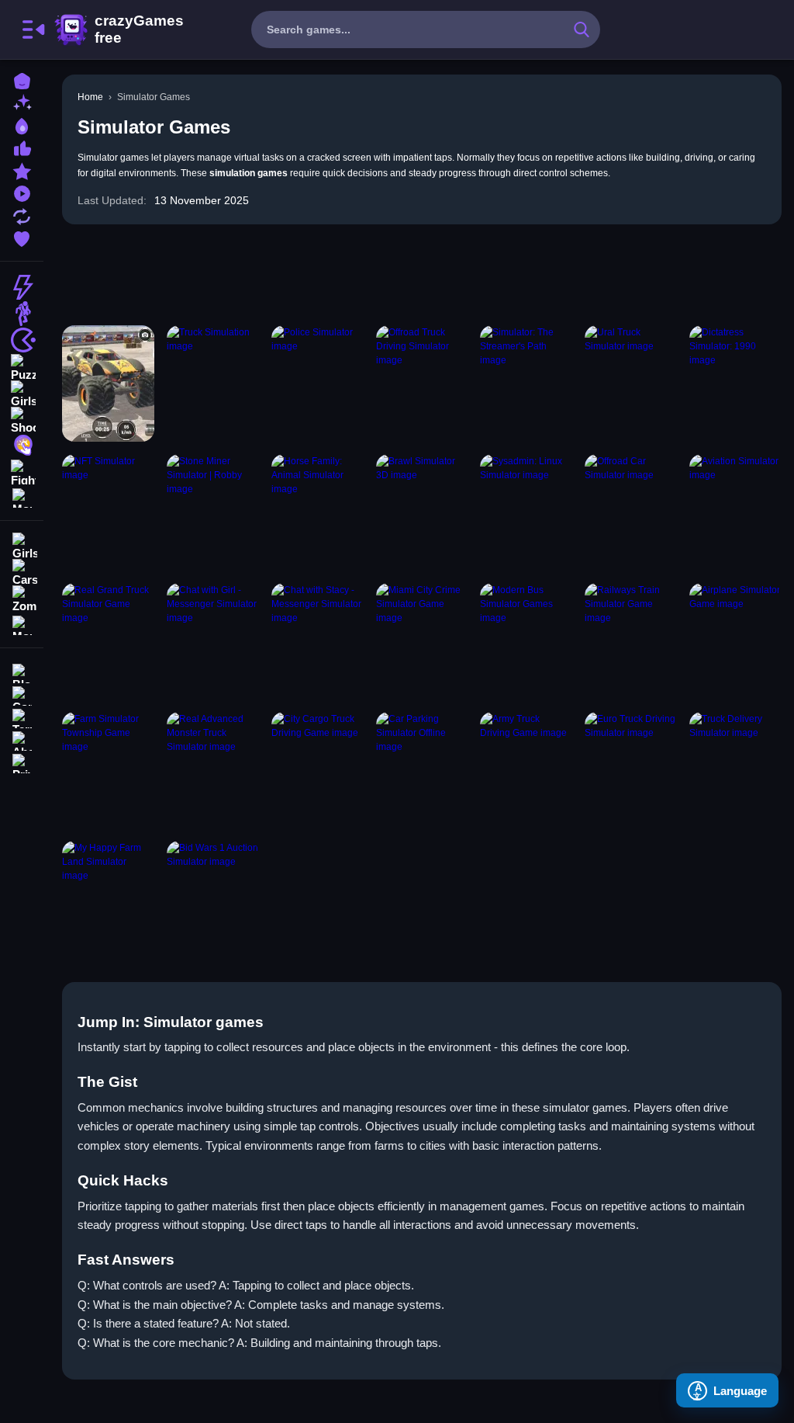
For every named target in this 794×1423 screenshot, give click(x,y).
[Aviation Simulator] (735, 512)
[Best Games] (21, 124)
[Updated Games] (21, 214)
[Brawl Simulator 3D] (422, 512)
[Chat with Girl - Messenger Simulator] (213, 641)
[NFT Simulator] (108, 512)
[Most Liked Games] (21, 147)
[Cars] (21, 573)
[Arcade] (21, 340)
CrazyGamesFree (119, 29)
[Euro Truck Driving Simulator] (631, 770)
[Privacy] (21, 762)
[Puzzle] (21, 366)
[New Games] (21, 102)
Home (90, 97)
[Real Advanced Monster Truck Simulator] (213, 770)
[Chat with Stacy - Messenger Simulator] (317, 641)
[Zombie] (21, 599)
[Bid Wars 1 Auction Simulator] (213, 899)
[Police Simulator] (317, 383)
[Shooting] (21, 419)
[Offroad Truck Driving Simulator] (422, 383)
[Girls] (21, 393)
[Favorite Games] (21, 237)
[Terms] (21, 717)
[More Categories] (21, 496)
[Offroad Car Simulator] (631, 512)
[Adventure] (21, 313)
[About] (21, 739)
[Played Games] (21, 192)
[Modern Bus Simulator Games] (526, 641)
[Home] (21, 79)
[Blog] (21, 672)
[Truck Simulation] (213, 383)
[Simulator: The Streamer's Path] (526, 383)
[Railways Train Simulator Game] (631, 641)
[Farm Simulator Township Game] (108, 770)
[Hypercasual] (21, 445)
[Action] (21, 287)
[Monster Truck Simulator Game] (108, 383)
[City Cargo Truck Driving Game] (317, 770)
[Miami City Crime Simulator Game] (422, 641)
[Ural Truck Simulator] (631, 383)
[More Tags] (21, 624)
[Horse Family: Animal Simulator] (317, 512)
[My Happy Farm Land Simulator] (108, 899)
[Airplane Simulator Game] (735, 641)
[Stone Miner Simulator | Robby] (213, 512)
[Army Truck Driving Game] (526, 770)
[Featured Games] (21, 169)
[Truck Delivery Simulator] (735, 770)
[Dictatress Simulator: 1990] (735, 383)
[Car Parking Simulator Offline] (422, 770)
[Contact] (21, 694)
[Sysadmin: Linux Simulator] (526, 512)
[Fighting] (21, 472)
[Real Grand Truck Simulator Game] (108, 641)
